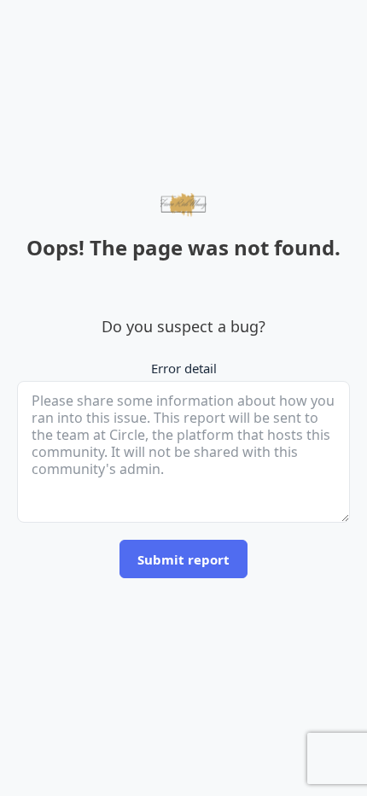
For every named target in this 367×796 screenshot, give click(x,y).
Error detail (184, 368)
